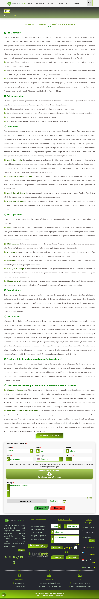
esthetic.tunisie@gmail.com (64, 423)
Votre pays (40, 456)
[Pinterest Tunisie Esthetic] (22, 558)
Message (10, 483)
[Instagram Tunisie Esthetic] (14, 558)
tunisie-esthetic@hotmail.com (81, 587)
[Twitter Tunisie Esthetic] (10, 558)
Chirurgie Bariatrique (38, 526)
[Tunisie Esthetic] (14, 520)
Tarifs (68, 3)
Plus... (21, 550)
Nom (38, 448)
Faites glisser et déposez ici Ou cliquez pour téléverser (49, 473)
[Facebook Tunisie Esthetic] (7, 558)
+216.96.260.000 (20, 587)
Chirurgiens (51, 3)
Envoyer (40, 508)
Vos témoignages (39, 546)
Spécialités (39, 3)
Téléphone (70, 456)
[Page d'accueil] (16, 6)
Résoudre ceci (27, 501)
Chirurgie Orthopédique (38, 536)
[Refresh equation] (64, 501)
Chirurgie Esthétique (37, 539)
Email (9, 456)
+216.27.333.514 (20, 583)
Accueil (30, 3)
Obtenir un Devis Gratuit (49, 436)
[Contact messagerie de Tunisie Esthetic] (3, 595)
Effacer (57, 508)
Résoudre (57, 547)
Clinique (60, 3)
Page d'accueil (8, 16)
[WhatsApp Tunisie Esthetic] (14, 563)
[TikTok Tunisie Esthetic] (18, 558)
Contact (75, 3)
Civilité (10, 448)
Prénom (69, 448)
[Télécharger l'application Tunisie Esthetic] (38, 553)
